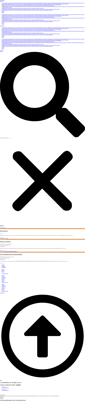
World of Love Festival (5, 241)
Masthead (3, 279)
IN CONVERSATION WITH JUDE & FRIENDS (11, 254)
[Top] (42, 378)
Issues (3, 11)
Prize (3, 278)
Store (3, 280)
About (3, 275)
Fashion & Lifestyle (27, 10)
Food (28, 5)
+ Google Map (2, 246)
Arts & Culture (43, 3)
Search (1, 137)
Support (3, 276)
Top (1, 380)
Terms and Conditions (5, 387)
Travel (31, 9)
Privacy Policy (4, 389)
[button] (42, 94)
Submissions (4, 286)
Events (3, 12)
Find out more (2, 237)
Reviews (3, 22)
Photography (23, 8)
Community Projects (5, 282)
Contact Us (3, 277)
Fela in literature (4, 231)
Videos (3, 281)
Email (1, 396)
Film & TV (31, 4)
